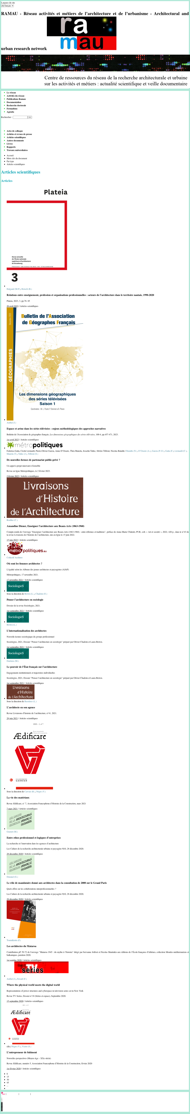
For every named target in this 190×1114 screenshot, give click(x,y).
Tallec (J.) (22, 453)
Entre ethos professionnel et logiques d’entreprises (34, 837)
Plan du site (25, 1093)
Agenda (10, 111)
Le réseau (11, 92)
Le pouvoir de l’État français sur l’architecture (32, 667)
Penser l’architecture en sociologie (25, 599)
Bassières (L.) (30, 701)
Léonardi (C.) (181, 450)
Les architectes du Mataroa (21, 946)
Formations (12, 108)
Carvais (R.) (29, 791)
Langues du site (8, 2)
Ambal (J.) (11, 422)
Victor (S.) (26, 1046)
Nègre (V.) (41, 791)
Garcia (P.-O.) (158, 450)
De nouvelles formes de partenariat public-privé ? (33, 460)
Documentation (14, 102)
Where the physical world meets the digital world (33, 985)
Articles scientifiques (16, 137)
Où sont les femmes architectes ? (24, 563)
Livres (10, 143)
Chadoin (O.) (41, 593)
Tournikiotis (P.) (14, 940)
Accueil (10, 155)
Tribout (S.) (33, 453)
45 (8, 1082)
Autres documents (15, 140)
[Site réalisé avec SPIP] (3, 1093)
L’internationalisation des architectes (26, 630)
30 (8, 1079)
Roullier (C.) (12, 519)
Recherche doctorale (16, 105)
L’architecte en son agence (21, 707)
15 (8, 1076)
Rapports (11, 146)
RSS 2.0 (35, 1093)
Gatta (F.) (169, 450)
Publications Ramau (16, 98)
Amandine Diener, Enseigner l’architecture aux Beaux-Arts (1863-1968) (45, 526)
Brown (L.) (29, 593)
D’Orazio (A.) (144, 450)
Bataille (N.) (131, 450)
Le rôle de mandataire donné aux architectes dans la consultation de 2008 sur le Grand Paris (57, 883)
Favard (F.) (22, 978)
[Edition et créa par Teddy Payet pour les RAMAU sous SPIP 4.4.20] (2, 1110)
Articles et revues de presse (19, 134)
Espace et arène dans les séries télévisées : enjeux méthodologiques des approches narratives (56, 428)
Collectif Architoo (15, 557)
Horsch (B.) (26, 288)
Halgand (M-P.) (13, 288)
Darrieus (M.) (13, 660)
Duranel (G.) (12, 876)
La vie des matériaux (18, 797)
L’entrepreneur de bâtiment (22, 1052)
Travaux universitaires (17, 150)
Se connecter (12, 1093)
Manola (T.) (12, 453)
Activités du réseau (15, 95)
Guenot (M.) (12, 831)
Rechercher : (6, 117)
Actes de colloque (15, 130)
